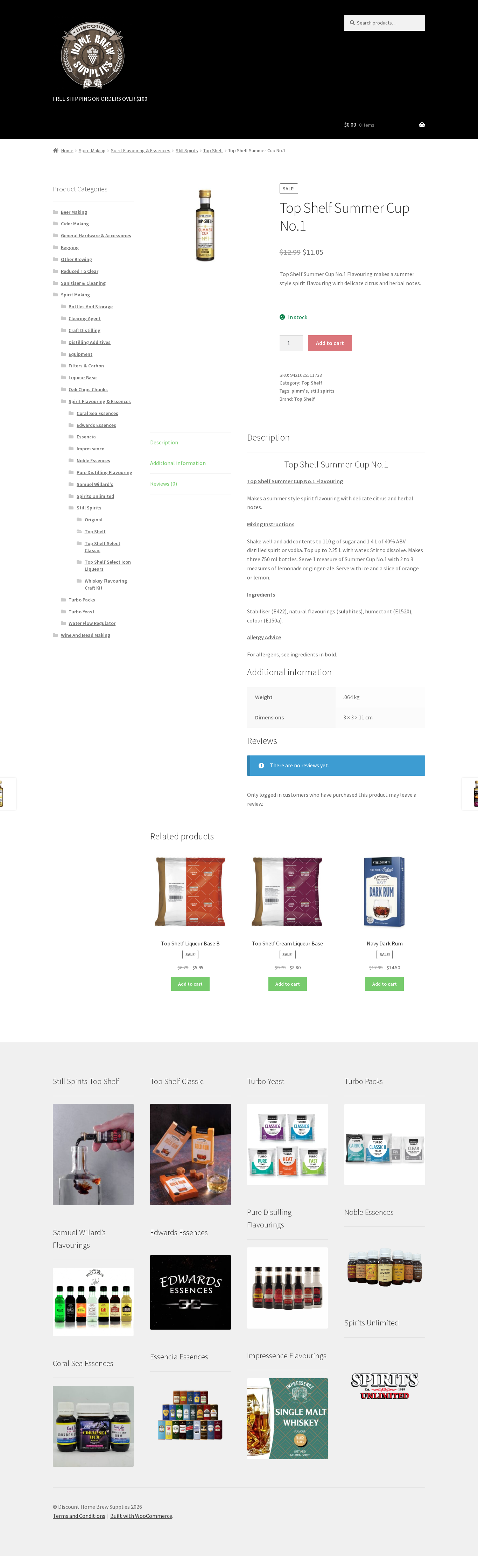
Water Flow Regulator (92, 623)
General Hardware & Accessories (96, 235)
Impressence (90, 448)
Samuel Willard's (95, 484)
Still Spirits (187, 150)
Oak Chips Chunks (88, 389)
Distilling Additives (90, 342)
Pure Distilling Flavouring (104, 472)
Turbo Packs (82, 600)
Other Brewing (76, 259)
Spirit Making (92, 150)
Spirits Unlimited (95, 496)
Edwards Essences (96, 425)
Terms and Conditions (79, 1515)
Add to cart (330, 342)
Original (94, 519)
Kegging (70, 247)
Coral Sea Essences (97, 413)
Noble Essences (93, 460)
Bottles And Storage (91, 306)
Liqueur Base (83, 377)
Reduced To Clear (79, 271)
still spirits (322, 391)
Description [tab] (164, 442)
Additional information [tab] (178, 462)
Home (67, 150)
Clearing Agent (85, 318)
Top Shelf (213, 150)
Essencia (86, 437)
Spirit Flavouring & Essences (140, 150)
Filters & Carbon (86, 365)
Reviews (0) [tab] (163, 483)
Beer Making (74, 212)
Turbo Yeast (81, 611)
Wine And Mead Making (85, 635)
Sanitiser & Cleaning (83, 283)
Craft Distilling (84, 330)
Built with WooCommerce (141, 1515)
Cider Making (75, 223)
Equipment (80, 354)
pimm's (299, 391)
